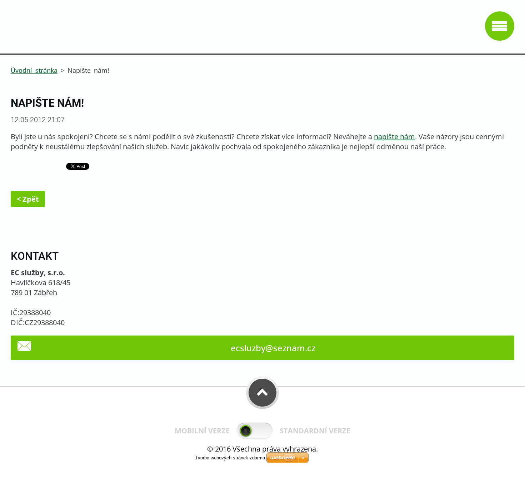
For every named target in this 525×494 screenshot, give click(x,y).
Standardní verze (315, 430)
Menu (499, 26)
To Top (262, 392)
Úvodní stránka (34, 70)
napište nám (394, 136)
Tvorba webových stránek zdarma (230, 457)
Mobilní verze (202, 430)
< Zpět (28, 199)
